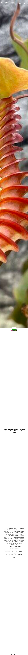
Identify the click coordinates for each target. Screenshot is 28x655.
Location (13, 2)
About (6, 2)
